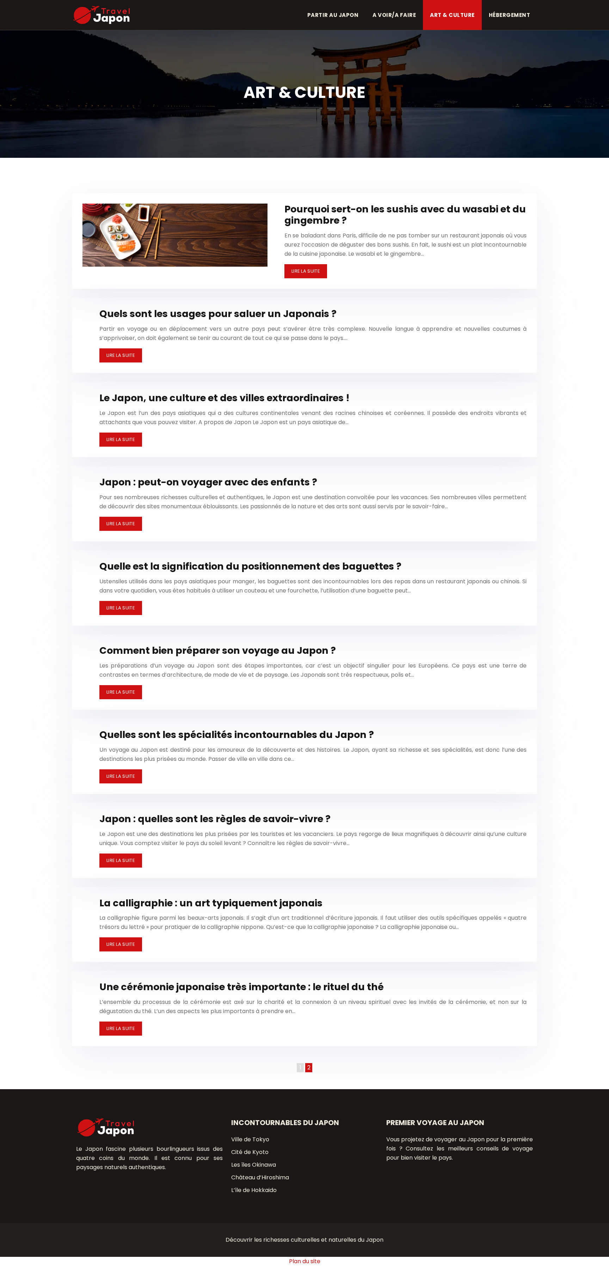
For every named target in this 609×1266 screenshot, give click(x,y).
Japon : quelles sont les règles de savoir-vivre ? (215, 818)
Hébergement (509, 15)
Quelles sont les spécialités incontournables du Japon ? (236, 734)
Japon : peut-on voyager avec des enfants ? (208, 482)
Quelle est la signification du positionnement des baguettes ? (250, 566)
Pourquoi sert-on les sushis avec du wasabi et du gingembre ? (405, 215)
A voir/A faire (394, 15)
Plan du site (304, 1261)
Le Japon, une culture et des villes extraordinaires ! (224, 397)
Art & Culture (452, 15)
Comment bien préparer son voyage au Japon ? (217, 650)
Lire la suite (305, 271)
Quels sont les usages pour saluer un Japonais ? (218, 313)
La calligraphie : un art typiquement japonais (210, 903)
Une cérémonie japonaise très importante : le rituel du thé (241, 986)
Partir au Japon (333, 15)
